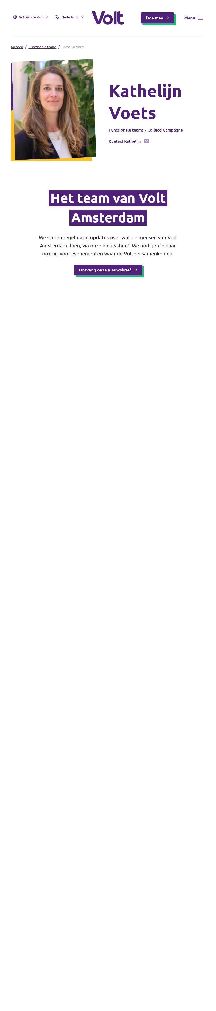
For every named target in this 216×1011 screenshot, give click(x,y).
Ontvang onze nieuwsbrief (105, 269)
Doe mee (154, 17)
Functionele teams (42, 47)
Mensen (17, 47)
